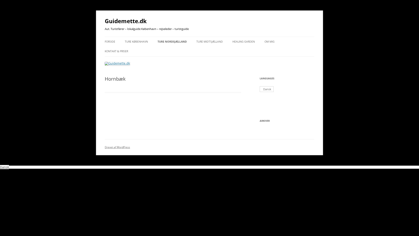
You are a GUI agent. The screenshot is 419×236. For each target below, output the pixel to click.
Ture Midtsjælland (209, 41)
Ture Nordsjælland (172, 41)
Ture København (136, 41)
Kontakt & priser (116, 51)
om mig (269, 41)
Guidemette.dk (126, 21)
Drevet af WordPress (117, 147)
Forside (110, 41)
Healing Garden (243, 41)
